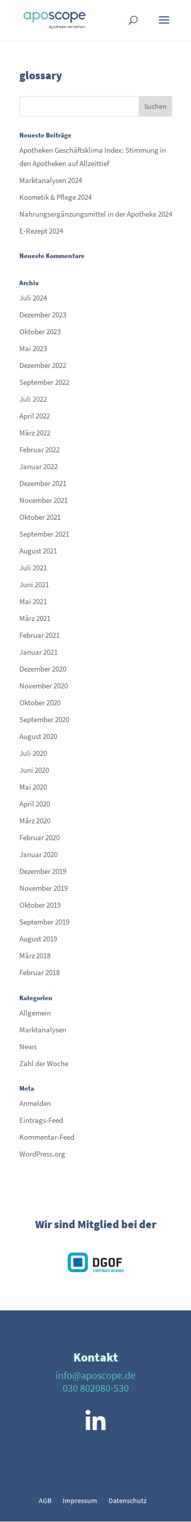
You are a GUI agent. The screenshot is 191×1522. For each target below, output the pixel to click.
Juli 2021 (33, 567)
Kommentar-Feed (46, 1137)
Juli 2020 (33, 753)
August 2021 (38, 551)
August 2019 (38, 938)
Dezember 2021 (42, 483)
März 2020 (34, 820)
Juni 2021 (34, 584)
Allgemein (35, 1013)
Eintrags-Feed (41, 1120)
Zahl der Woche (43, 1063)
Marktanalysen (42, 1029)
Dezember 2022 (42, 365)
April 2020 (34, 804)
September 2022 (44, 382)
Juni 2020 (34, 770)
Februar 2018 (39, 972)
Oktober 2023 (40, 331)
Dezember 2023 (42, 314)
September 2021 (44, 534)
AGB (45, 1501)
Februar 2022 (39, 449)
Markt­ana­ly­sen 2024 (50, 180)
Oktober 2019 (40, 905)
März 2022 (34, 432)
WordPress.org (42, 1154)
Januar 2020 (38, 854)
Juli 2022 (33, 399)
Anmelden (35, 1103)
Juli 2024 (33, 298)
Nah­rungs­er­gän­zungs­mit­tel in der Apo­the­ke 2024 (95, 214)
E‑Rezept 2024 (41, 231)
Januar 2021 (38, 652)
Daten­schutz (127, 1501)
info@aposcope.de (95, 1375)
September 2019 (44, 922)
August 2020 (38, 736)
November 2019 (43, 888)
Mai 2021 (33, 601)
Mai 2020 (33, 787)
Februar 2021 (39, 635)
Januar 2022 (38, 466)
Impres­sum (80, 1501)
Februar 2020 (39, 837)
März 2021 (34, 618)
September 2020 (44, 719)
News (28, 1046)
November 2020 (43, 685)
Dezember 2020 (42, 669)
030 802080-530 (96, 1387)
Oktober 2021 (40, 517)
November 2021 (43, 500)
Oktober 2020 (40, 702)
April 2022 (34, 416)
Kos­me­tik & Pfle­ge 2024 (55, 197)
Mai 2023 (33, 348)
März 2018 (34, 955)
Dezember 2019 (42, 871)
